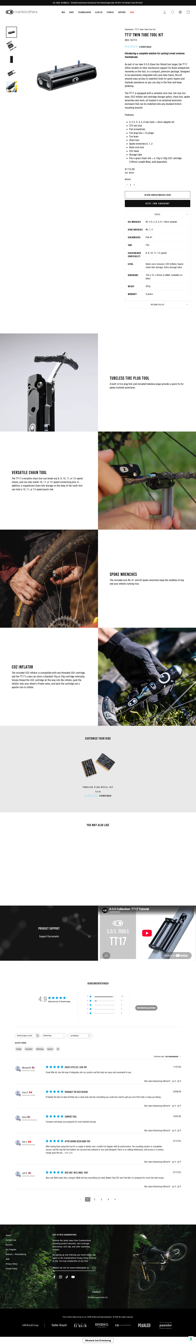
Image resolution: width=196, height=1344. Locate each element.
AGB (7, 1259)
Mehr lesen (68, 1153)
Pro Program (11, 1249)
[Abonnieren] (94, 1268)
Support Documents (49, 936)
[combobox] (54, 1035)
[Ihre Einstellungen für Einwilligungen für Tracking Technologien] (191, 1339)
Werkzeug (39, 1049)
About (8, 1235)
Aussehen (28, 1049)
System (50, 1049)
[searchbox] (25, 1035)
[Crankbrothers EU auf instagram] (60, 1277)
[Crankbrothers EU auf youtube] (73, 1277)
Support (122, 12)
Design (18, 1049)
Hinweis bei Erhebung (98, 1340)
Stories (110, 12)
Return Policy (157, 304)
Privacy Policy (11, 1264)
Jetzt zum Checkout (157, 203)
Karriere (9, 1244)
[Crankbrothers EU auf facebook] (54, 1277)
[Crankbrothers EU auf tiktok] (67, 1277)
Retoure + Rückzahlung (16, 1254)
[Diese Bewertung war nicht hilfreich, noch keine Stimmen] (178, 1081)
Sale (132, 12)
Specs (157, 214)
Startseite (129, 29)
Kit (58, 1049)
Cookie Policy (11, 1268)
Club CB (98, 12)
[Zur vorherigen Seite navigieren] (81, 1199)
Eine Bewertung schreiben (146, 1008)
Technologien (84, 12)
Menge (128, 179)
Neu (63, 12)
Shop (71, 12)
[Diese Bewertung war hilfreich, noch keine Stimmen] (173, 1081)
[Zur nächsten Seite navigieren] (115, 1199)
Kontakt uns (11, 1240)
